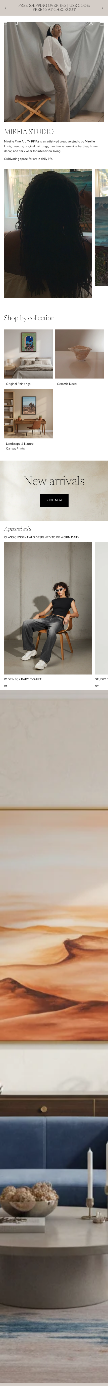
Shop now (54, 500)
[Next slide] (102, 7)
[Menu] (6, 23)
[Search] (16, 23)
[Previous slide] (5, 7)
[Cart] (101, 23)
